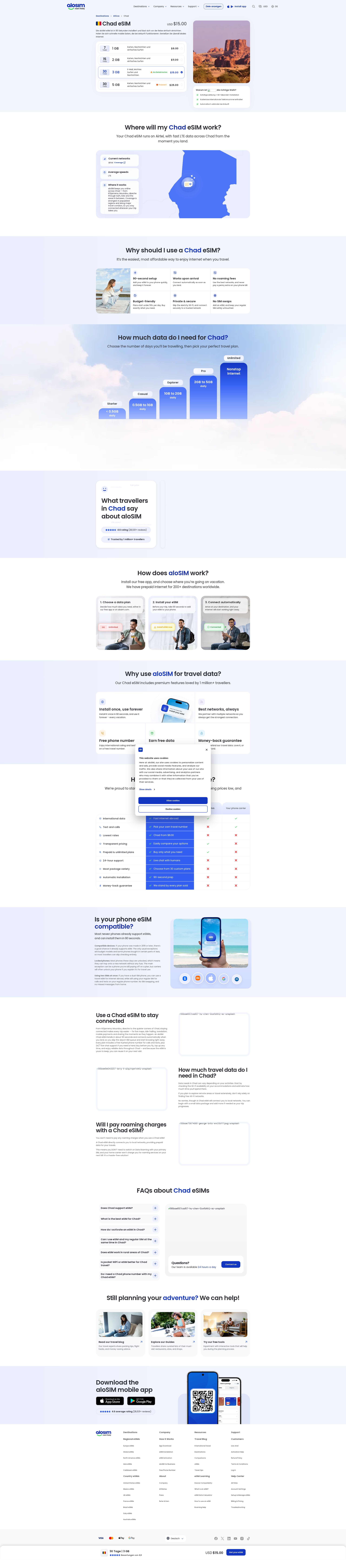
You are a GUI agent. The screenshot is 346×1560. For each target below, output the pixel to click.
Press (161, 1495)
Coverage (118, 162)
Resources (200, 1432)
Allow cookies (173, 800)
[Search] (253, 6)
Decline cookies (173, 809)
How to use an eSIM (202, 1501)
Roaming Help (200, 1507)
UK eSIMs (126, 1495)
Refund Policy (236, 1458)
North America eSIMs (131, 1458)
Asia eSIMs (127, 1464)
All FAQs (234, 1483)
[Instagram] (242, 1538)
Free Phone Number (167, 1470)
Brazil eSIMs (128, 1507)
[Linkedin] (229, 1538)
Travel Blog (200, 1439)
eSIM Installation (166, 1452)
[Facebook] (216, 1538)
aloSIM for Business (167, 1464)
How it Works (166, 1439)
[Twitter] (222, 1538)
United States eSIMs (131, 1483)
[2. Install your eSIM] (173, 623)
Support (235, 1432)
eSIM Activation (165, 1458)
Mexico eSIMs (128, 1489)
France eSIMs (128, 1501)
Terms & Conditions (239, 1464)
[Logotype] (76, 6)
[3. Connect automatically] (225, 623)
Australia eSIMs (129, 1519)
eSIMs (196, 1464)
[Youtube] (235, 1538)
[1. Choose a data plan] (120, 623)
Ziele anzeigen (213, 6)
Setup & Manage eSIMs (240, 1495)
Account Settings (238, 1489)
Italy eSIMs (127, 1513)
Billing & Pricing (237, 1501)
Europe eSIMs (128, 1446)
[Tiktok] (248, 1538)
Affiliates (163, 1489)
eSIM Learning (202, 1476)
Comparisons (200, 1458)
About (162, 1476)
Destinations (102, 16)
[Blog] (120, 1332)
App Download (165, 1446)
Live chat (235, 1446)
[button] (141, 48)
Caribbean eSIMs (130, 1470)
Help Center (237, 1476)
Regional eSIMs (131, 1439)
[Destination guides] (173, 1332)
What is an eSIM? (201, 1489)
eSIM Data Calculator (203, 1495)
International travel (202, 1446)
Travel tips (198, 1470)
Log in (233, 1470)
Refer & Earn (164, 1501)
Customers (237, 1439)
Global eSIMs (128, 1452)
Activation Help (237, 1452)
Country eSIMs (131, 1476)
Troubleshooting (238, 1507)
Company (164, 1432)
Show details (145, 789)
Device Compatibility (203, 1483)
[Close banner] (207, 750)
